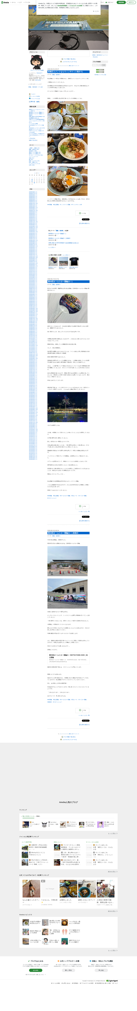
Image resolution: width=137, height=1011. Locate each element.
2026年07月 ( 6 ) (33, 193)
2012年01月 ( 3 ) (33, 436)
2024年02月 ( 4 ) (33, 234)
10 (32, 179)
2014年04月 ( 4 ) (33, 398)
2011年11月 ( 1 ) (33, 439)
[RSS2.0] (100, 72)
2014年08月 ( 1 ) (33, 392)
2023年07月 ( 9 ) (33, 244)
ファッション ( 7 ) (33, 156)
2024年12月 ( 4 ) (33, 220)
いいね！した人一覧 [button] (84, 511)
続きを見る (38, 80)
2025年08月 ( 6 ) (33, 209)
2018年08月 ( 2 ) (33, 324)
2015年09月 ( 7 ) (33, 374)
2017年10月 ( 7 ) (33, 338)
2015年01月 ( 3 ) (33, 385)
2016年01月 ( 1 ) (33, 368)
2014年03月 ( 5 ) (33, 399)
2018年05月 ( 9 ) (33, 328)
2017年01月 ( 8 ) (33, 351)
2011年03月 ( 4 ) (33, 450)
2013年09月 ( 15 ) (33, 408)
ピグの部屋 (41, 70)
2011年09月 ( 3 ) (33, 442)
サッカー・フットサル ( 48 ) (36, 155)
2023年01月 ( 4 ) (33, 253)
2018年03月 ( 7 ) (33, 331)
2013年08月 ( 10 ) (33, 409)
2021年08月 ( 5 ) (33, 277)
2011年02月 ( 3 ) (33, 452)
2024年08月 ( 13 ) (33, 226)
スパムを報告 (56, 983)
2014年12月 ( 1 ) (33, 386)
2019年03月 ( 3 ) (33, 315)
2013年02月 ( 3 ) (33, 418)
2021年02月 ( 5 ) (33, 285)
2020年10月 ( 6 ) (33, 291)
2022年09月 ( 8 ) (33, 258)
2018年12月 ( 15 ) (33, 318)
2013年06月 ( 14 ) (33, 412)
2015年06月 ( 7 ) (33, 378)
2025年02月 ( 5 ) (33, 217)
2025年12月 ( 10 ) (33, 203)
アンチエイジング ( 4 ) (34, 163)
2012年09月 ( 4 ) (33, 425)
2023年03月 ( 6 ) (33, 250)
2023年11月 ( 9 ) (33, 238)
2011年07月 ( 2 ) (33, 445)
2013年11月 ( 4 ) (33, 405)
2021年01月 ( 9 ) (33, 287)
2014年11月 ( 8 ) (33, 388)
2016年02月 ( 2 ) (33, 366)
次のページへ (75, 65)
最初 (70, 65)
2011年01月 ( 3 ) (33, 453)
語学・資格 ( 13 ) (33, 162)
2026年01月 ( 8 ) (33, 201)
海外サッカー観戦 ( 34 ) (35, 152)
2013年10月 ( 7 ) (33, 406)
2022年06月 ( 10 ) (33, 263)
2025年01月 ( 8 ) (33, 219)
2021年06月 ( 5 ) (33, 280)
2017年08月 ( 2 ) (33, 341)
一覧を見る (32, 138)
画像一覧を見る (33, 140)
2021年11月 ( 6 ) (33, 273)
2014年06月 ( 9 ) (33, 395)
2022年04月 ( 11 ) (33, 266)
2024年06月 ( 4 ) (33, 229)
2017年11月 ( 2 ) (33, 337)
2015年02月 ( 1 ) (33, 383)
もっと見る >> (51, 247)
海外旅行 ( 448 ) (33, 150)
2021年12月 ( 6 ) (33, 271)
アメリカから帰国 (33, 123)
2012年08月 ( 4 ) (33, 426)
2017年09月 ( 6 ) (33, 339)
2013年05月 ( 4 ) (33, 413)
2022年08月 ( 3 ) (33, 260)
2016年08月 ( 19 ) (33, 358)
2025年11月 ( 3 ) (33, 204)
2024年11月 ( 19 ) (33, 221)
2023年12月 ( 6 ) (33, 237)
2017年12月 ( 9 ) (33, 335)
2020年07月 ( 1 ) (33, 295)
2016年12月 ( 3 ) (33, 352)
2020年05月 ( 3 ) (33, 298)
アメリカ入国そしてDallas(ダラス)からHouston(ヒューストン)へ (37, 135)
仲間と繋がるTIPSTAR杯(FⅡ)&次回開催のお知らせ (63, 243)
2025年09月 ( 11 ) (33, 207)
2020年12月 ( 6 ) (33, 288)
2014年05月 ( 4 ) (33, 396)
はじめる (35, 970)
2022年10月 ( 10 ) (33, 257)
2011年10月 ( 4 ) (33, 440)
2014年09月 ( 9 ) (33, 391)
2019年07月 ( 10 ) (33, 311)
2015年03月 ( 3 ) (33, 382)
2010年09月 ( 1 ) (33, 459)
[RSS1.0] (100, 70)
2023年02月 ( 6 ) (33, 251)
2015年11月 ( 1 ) (33, 371)
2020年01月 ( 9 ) (33, 304)
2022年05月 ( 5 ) (33, 264)
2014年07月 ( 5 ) (33, 393)
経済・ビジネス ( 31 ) (34, 160)
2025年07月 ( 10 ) (33, 210)
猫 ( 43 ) (31, 159)
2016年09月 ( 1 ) (33, 356)
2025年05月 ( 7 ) (33, 213)
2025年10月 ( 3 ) (33, 206)
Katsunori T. (40, 73)
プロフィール (33, 70)
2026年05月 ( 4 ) (33, 196)
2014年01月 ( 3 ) (33, 402)
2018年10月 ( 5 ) (33, 321)
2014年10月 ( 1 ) (33, 389)
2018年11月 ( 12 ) (33, 320)
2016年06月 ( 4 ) (33, 361)
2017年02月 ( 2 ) (33, 349)
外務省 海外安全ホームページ (100, 55)
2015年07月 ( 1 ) (33, 376)
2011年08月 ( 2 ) (33, 443)
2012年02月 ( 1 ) (33, 435)
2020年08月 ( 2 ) (33, 294)
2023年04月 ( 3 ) (33, 248)
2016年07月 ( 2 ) (33, 359)
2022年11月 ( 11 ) (33, 256)
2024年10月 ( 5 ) (33, 223)
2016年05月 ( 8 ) (33, 362)
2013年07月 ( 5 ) (33, 410)
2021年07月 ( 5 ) (33, 278)
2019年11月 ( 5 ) (33, 305)
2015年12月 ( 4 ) (33, 369)
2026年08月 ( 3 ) (33, 192)
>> (38, 173)
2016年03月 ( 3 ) (33, 365)
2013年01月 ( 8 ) (33, 419)
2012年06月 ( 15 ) (33, 429)
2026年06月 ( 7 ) (33, 194)
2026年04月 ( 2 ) (33, 197)
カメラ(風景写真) (27, 842)
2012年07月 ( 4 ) (33, 428)
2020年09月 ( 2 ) (33, 292)
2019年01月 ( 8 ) (33, 317)
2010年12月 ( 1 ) (33, 455)
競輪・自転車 (55, 74)
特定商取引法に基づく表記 (103, 983)
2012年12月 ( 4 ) (33, 420)
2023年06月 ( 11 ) (33, 246)
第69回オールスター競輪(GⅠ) (36, 112)
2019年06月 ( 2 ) (33, 312)
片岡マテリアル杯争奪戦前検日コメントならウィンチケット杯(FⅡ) (36, 121)
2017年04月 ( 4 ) (33, 347)
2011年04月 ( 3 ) (33, 449)
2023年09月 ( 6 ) (33, 241)
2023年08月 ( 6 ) (33, 243)
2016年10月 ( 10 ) (33, 355)
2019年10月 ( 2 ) (33, 307)
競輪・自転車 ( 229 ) (34, 149)
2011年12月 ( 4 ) (33, 438)
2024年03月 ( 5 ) (33, 233)
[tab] (28, 816)
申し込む (101, 970)
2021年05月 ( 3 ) (33, 281)
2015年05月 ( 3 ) (33, 379)
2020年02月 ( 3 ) (33, 302)
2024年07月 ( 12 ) (33, 227)
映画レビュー (58, 842)
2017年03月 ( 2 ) (33, 348)
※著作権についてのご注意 (100, 74)
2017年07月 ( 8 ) (33, 342)
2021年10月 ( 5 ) (33, 274)
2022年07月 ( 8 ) (33, 261)
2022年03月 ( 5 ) (33, 267)
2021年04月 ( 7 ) (33, 283)
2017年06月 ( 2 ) (33, 344)
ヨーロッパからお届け (92, 842)
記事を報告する (85, 223)
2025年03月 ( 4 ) (33, 216)
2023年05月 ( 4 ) (33, 247)
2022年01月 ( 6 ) (33, 270)
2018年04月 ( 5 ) (33, 329)
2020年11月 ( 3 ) (33, 290)
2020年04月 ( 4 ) (33, 300)
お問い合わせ (66, 983)
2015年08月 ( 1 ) (33, 375)
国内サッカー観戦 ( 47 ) (35, 153)
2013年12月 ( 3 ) (33, 403)
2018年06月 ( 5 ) (33, 327)
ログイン (131, 2)
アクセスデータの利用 (87, 983)
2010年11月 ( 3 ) (33, 456)
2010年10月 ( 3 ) (33, 457)
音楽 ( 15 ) (31, 158)
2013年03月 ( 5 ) (33, 416)
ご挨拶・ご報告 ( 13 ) (34, 148)
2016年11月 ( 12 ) (33, 354)
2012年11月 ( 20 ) (33, 422)
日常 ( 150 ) (32, 165)
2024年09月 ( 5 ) (33, 224)
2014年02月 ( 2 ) (33, 401)
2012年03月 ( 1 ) (33, 433)
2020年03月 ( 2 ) (33, 301)
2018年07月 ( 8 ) (33, 325)
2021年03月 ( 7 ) (33, 284)
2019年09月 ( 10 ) (33, 308)
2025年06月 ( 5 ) (33, 211)
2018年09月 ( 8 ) (33, 322)
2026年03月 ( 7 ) (33, 199)
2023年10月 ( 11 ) (33, 240)
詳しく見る (68, 970)
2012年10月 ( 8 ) (33, 423)
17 (32, 181)
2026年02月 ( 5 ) (33, 200)
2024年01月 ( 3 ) (33, 236)
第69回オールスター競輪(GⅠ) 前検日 (59, 238)
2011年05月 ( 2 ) (33, 447)
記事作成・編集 (34, 101)
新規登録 (121, 2)
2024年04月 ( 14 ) (33, 231)
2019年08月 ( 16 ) (33, 310)
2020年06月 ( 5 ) (33, 297)
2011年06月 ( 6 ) (33, 446)
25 (34, 182)
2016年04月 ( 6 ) (33, 364)
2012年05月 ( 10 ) (33, 430)
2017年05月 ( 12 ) (33, 345)
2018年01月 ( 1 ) (33, 334)
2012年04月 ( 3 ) (33, 432)
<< (35, 173)
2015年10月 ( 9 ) (33, 372)
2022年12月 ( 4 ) (33, 254)
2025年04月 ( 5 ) (33, 214)
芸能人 (38, 816)
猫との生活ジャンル (28, 816)
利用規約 (75, 983)
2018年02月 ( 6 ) (33, 332)
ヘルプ (116, 983)
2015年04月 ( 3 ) (33, 381)
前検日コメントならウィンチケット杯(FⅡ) (65, 72)
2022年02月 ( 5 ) (33, 268)
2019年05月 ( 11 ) (33, 314)
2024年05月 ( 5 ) (33, 230)
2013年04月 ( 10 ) (33, 415)
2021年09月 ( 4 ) (33, 275)
